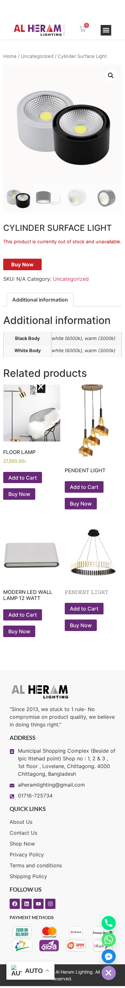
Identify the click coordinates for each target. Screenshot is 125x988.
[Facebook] (15, 904)
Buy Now (22, 264)
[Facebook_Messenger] (109, 956)
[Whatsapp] (109, 940)
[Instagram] (50, 904)
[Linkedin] (26, 904)
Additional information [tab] (40, 299)
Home (10, 56)
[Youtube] (38, 904)
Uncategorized (37, 56)
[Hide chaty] (109, 973)
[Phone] (109, 923)
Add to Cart (22, 477)
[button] (106, 30)
